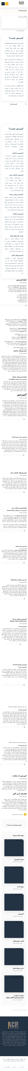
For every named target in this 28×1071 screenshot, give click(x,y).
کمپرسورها (16, 286)
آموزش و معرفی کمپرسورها (17, 814)
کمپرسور (8, 323)
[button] (3, 3)
